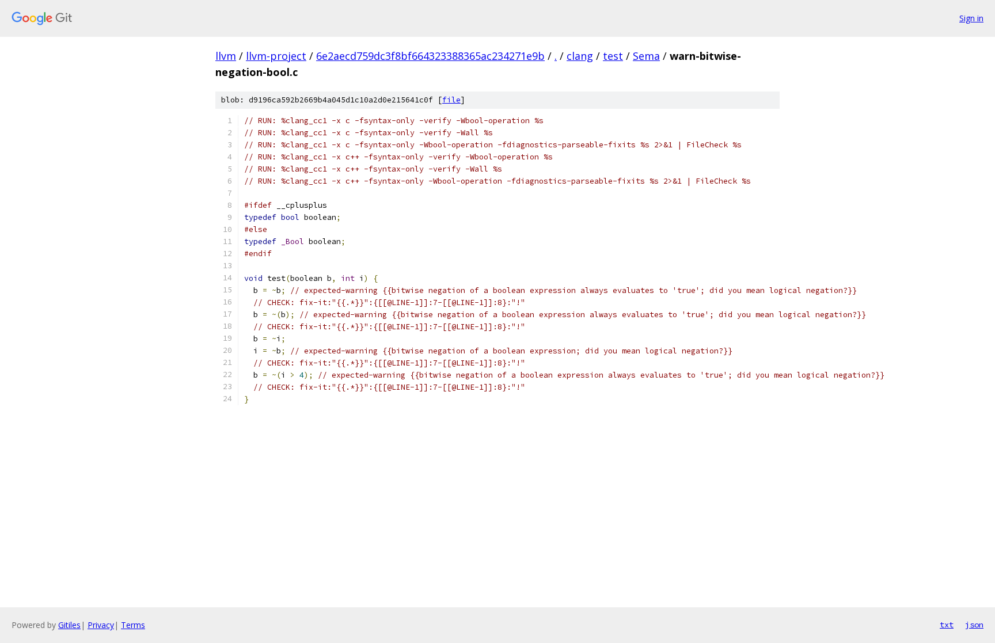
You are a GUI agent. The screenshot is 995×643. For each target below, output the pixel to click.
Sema (646, 56)
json (974, 624)
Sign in (971, 18)
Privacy (101, 624)
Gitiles (69, 624)
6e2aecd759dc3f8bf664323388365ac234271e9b (430, 56)
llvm (225, 56)
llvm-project (276, 56)
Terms (133, 624)
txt (947, 624)
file (451, 100)
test (613, 56)
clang (580, 56)
